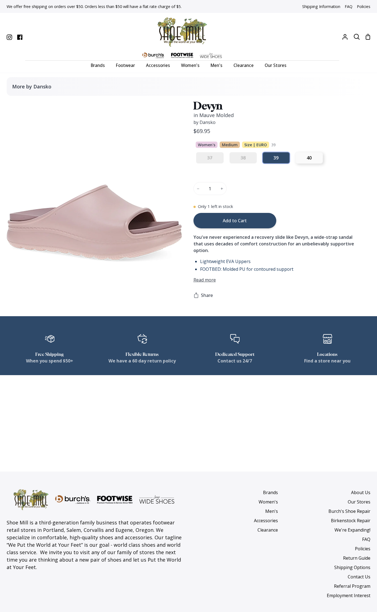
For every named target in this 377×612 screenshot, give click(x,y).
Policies (362, 549)
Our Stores (359, 502)
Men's (271, 511)
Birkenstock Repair (350, 521)
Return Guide (356, 558)
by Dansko (204, 122)
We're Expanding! (352, 530)
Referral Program (352, 586)
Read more (204, 280)
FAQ (366, 539)
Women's (268, 502)
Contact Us (359, 577)
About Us (360, 492)
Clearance (267, 530)
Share (207, 295)
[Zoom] (17, 264)
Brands (270, 492)
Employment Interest (348, 595)
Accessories (266, 521)
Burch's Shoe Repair (349, 511)
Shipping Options (352, 567)
